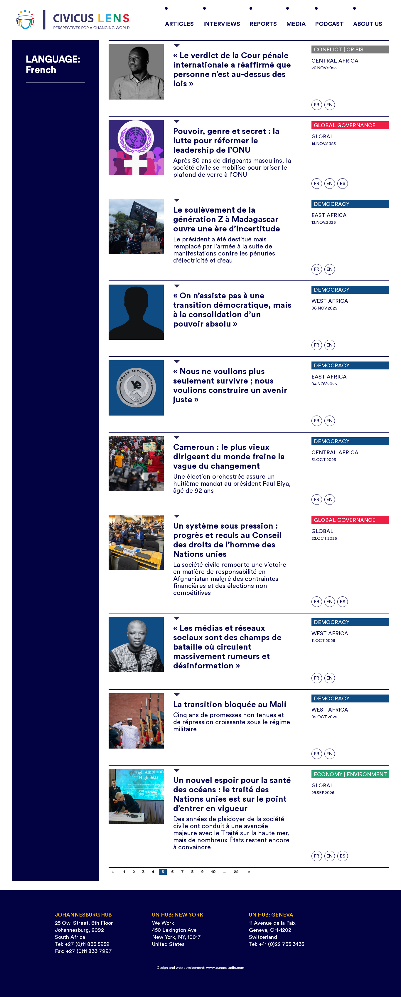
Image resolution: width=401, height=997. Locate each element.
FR (316, 104)
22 (236, 872)
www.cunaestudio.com (225, 967)
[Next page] (248, 872)
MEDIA (296, 24)
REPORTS (263, 24)
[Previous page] (114, 872)
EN (329, 104)
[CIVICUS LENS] (73, 20)
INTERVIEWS (221, 24)
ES (342, 183)
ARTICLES (179, 24)
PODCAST (329, 24)
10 (213, 872)
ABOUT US (367, 24)
